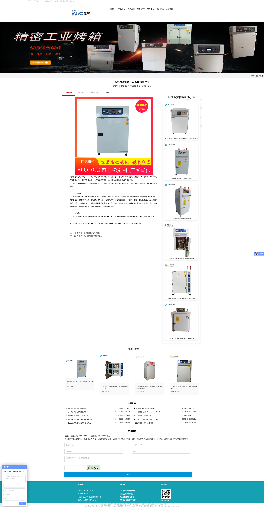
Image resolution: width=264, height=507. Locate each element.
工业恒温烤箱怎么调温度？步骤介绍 (79, 423)
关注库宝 (164, 484)
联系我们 (81, 484)
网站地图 (163, 504)
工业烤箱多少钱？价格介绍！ (144, 423)
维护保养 (141, 9)
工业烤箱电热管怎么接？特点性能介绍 (80, 419)
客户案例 (160, 9)
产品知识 (94, 93)
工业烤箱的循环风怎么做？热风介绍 (146, 419)
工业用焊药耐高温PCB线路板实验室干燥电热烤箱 (181, 298)
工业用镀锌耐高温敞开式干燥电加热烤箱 (181, 178)
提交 (128, 475)
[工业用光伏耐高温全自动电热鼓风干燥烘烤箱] (184, 368)
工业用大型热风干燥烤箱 (128, 491)
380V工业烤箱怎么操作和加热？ (145, 408)
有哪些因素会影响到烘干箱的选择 (89, 236)
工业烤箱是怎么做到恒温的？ (77, 412)
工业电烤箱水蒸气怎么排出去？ (78, 408)
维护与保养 (259, 76)
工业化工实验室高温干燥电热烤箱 (181, 218)
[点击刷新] (93, 467)
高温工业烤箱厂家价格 (127, 497)
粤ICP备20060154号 (152, 504)
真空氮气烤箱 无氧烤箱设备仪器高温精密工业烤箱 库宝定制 (181, 139)
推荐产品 (122, 484)
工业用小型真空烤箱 (126, 494)
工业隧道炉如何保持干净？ (144, 416)
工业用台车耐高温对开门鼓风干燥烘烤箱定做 (181, 338)
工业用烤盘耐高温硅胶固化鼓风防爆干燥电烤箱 (181, 258)
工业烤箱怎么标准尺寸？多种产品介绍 (147, 412)
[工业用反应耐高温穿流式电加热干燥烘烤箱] (79, 368)
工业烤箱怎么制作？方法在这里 (78, 416)
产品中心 (121, 9)
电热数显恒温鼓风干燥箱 (128, 500)
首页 (112, 9)
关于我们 (170, 9)
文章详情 (68, 93)
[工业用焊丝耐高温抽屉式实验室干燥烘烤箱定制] (114, 368)
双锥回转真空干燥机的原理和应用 (89, 233)
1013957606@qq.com (105, 436)
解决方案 (131, 9)
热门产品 (81, 93)
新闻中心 (150, 9)
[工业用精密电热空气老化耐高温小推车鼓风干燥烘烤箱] (149, 368)
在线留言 (107, 93)
